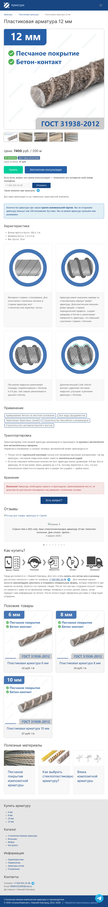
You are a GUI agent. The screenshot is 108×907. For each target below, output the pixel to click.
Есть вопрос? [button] (54, 500)
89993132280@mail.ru (21, 886)
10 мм (11, 818)
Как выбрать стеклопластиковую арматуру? (58, 776)
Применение (14, 863)
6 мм (10, 812)
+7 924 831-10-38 (57, 579)
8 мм (10, 815)
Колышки (12, 839)
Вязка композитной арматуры (87, 776)
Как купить (13, 845)
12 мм (11, 822)
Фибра (11, 842)
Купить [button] (13, 169)
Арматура (17, 5)
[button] (100, 5)
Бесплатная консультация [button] (46, 169)
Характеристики (16, 859)
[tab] (10, 137)
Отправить (41, 185)
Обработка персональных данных (81, 903)
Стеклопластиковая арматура (22, 836)
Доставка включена (29, 158)
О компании (13, 869)
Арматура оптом (16, 866)
